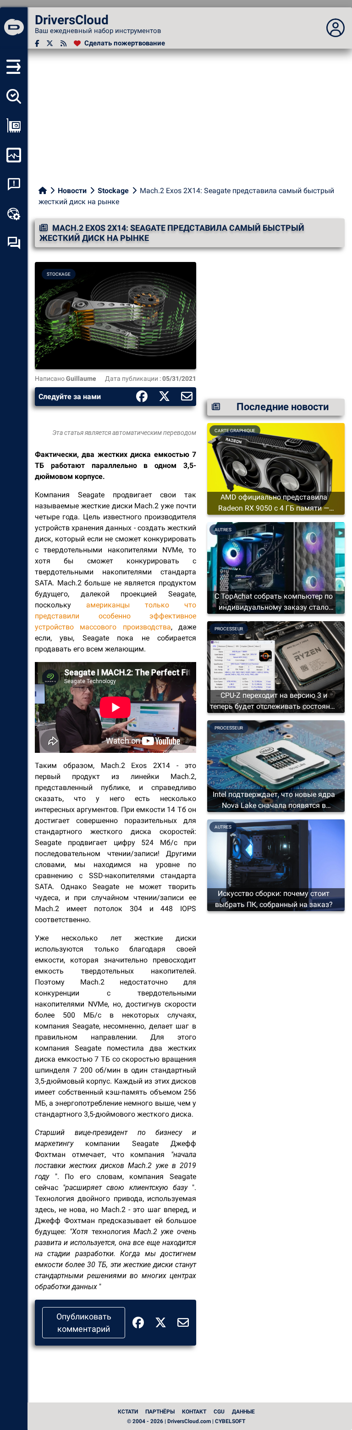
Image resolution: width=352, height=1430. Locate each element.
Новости (72, 190)
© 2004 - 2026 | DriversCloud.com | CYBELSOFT (186, 1421)
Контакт (194, 1411)
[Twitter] (49, 43)
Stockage (113, 190)
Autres (222, 529)
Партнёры (160, 1411)
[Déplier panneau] (335, 28)
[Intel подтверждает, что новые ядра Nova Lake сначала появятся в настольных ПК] (276, 765)
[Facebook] (37, 43)
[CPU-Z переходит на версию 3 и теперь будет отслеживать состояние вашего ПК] (276, 666)
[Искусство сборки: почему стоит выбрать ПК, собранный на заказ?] (276, 864)
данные (243, 1411)
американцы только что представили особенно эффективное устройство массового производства (115, 616)
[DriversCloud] (13, 28)
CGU (219, 1411)
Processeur (228, 628)
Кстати (128, 1411)
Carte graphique (234, 430)
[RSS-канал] (63, 43)
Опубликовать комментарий (83, 1323)
